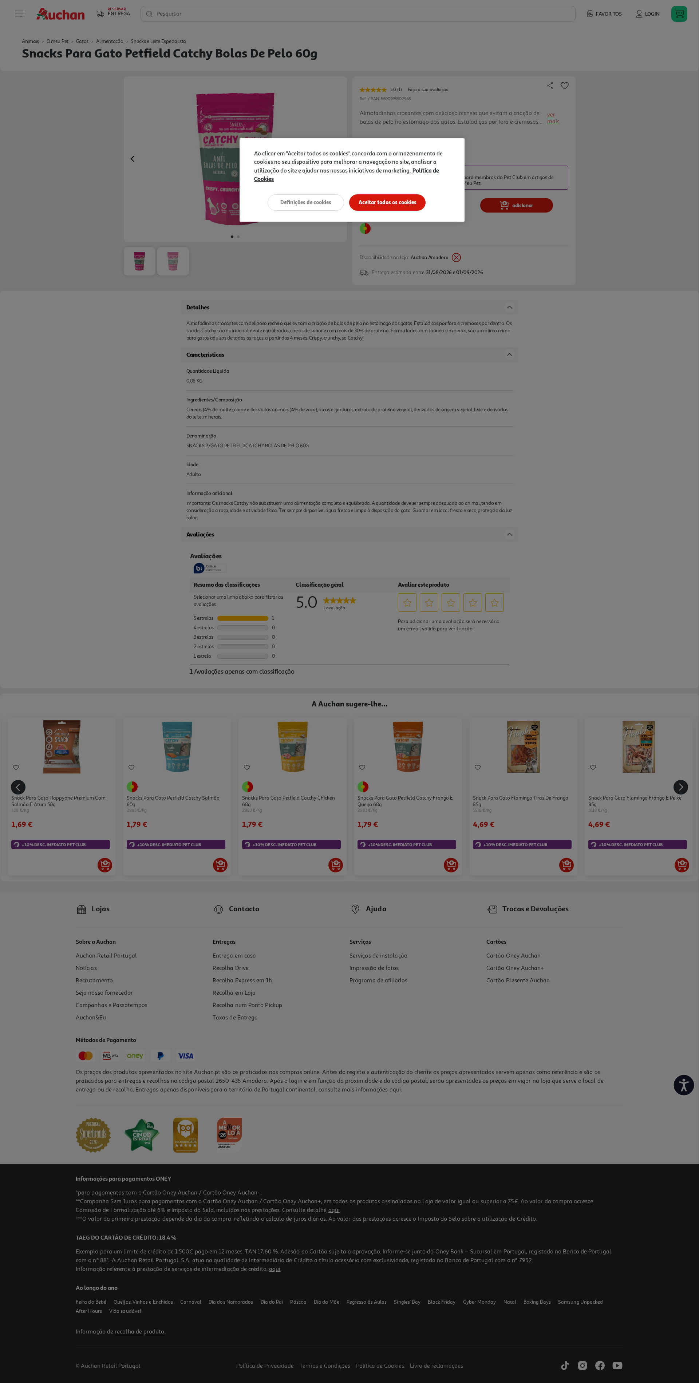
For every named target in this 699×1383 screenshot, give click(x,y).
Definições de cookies (305, 202)
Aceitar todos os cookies (387, 202)
